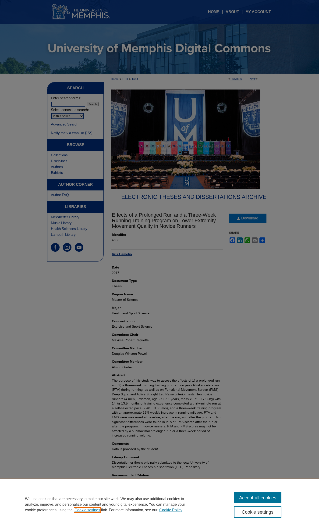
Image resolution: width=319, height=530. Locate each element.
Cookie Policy (170, 510)
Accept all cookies (257, 497)
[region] (159, 504)
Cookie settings (87, 510)
